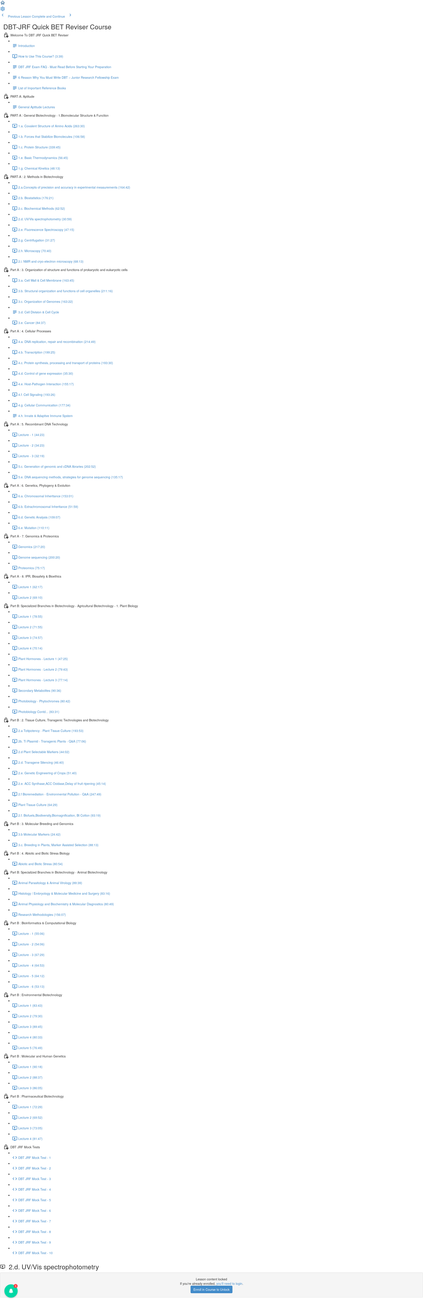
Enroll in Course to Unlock (211, 1289)
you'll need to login (229, 1283)
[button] (2, 4)
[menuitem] (2, 10)
